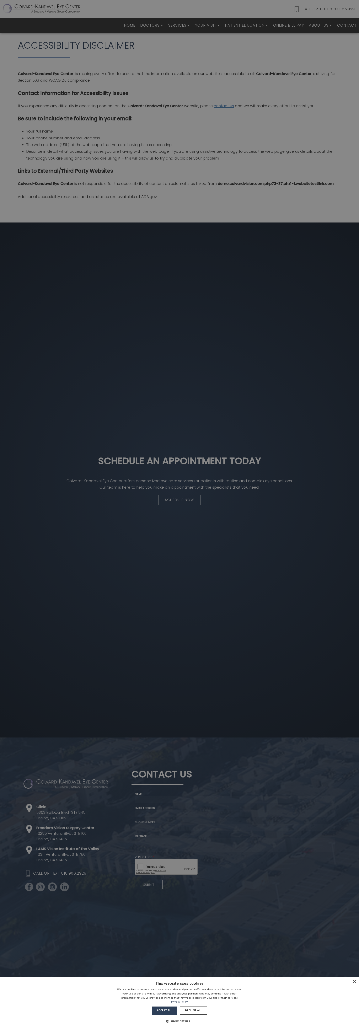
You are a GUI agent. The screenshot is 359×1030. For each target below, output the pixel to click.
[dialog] (179, 1003)
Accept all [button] (164, 1010)
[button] (179, 1021)
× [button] (354, 981)
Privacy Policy (179, 1001)
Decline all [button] (193, 1010)
